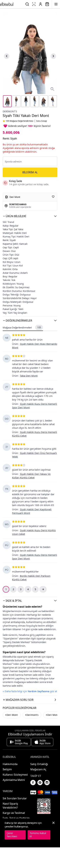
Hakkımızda (10, 764)
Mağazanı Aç (38, 769)
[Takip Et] (53, 196)
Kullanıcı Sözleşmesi (15, 774)
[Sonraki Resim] (53, 56)
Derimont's (10, 111)
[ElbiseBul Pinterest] (40, 782)
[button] (30, 216)
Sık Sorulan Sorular (15, 798)
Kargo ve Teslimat (14, 813)
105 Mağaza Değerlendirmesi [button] (19, 121)
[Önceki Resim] (6, 56)
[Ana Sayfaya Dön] (6, 4)
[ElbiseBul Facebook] (33, 782)
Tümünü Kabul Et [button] (38, 835)
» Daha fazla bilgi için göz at (30, 691)
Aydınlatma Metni (14, 780)
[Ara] (27, 4)
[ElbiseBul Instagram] (47, 782)
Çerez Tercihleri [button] (12, 835)
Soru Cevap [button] (41, 121)
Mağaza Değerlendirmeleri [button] (22, 327)
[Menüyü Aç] (56, 4)
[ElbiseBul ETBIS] (43, 806)
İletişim (7, 769)
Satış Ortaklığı (39, 764)
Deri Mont (12, 714)
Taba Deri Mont (29, 375)
